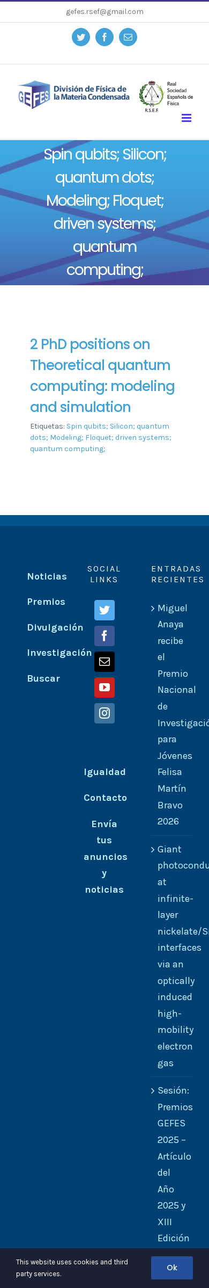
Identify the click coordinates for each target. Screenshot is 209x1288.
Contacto (105, 798)
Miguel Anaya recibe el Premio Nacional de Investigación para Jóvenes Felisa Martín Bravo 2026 (173, 715)
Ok (172, 1267)
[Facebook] (104, 636)
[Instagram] (104, 713)
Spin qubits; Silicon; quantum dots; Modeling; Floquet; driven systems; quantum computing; (100, 437)
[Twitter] (104, 610)
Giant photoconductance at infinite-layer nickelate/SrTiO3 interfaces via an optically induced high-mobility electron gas (173, 956)
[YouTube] (104, 687)
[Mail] (104, 662)
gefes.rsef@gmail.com (105, 11)
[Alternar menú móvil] (187, 118)
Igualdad (105, 772)
